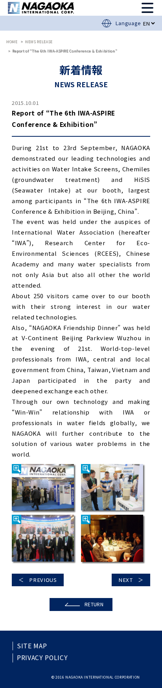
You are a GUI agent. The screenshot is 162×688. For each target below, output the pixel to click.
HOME (11, 41)
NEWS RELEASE (38, 41)
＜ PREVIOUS (37, 579)
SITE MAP (32, 646)
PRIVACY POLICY (42, 657)
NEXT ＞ (131, 579)
